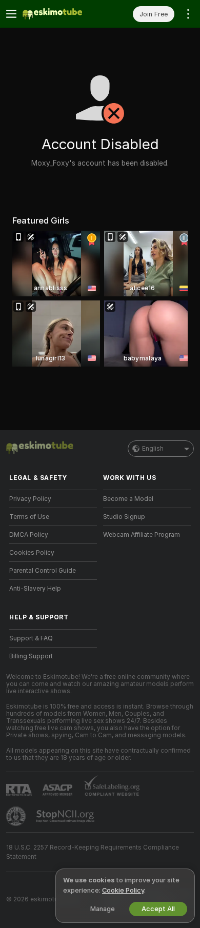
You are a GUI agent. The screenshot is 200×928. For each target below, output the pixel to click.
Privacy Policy (30, 498)
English (153, 448)
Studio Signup (124, 516)
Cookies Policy (31, 552)
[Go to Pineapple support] (17, 816)
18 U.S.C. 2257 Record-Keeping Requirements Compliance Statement (92, 852)
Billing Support (31, 656)
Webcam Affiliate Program (141, 534)
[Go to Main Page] (61, 14)
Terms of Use (29, 516)
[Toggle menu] (11, 14)
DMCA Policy (28, 534)
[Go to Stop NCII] (66, 816)
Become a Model (128, 498)
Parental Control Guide (42, 570)
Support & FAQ (31, 638)
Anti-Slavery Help (35, 588)
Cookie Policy (123, 890)
